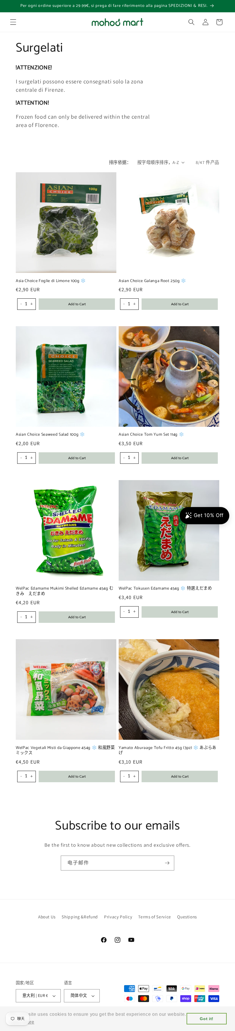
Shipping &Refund (80, 917)
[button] (13, 22)
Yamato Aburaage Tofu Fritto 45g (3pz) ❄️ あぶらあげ (167, 750)
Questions (187, 917)
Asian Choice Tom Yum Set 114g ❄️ (151, 434)
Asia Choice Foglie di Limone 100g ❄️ (51, 281)
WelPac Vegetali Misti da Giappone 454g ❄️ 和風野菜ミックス (65, 750)
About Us (47, 917)
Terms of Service (154, 917)
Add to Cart (77, 304)
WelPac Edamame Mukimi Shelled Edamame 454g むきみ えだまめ (64, 591)
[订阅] (167, 863)
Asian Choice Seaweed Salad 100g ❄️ (50, 434)
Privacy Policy (118, 917)
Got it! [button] (207, 1018)
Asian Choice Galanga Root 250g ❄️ (152, 281)
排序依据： (120, 162)
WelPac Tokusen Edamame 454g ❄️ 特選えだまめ (165, 588)
